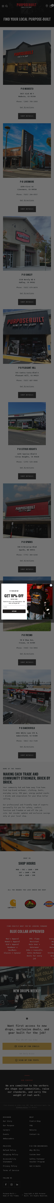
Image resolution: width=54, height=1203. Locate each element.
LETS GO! (14, 611)
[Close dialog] (51, 585)
